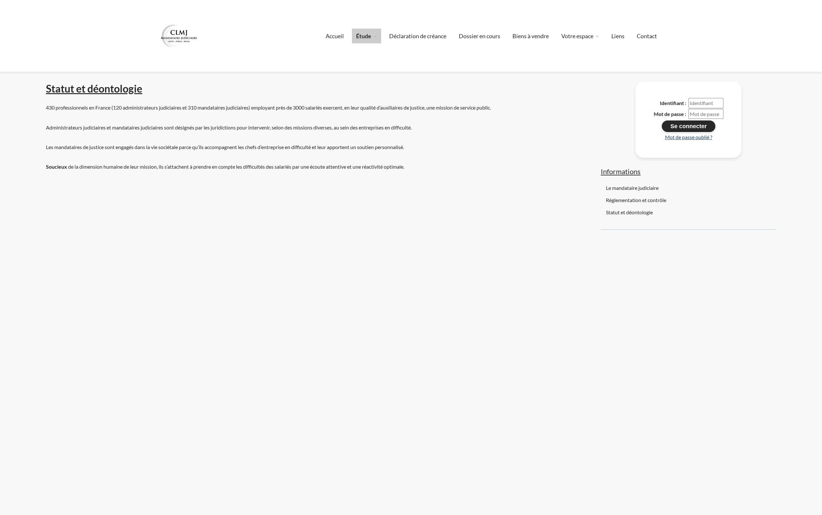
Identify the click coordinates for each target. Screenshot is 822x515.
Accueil (335, 36)
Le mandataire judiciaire (632, 188)
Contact (647, 36)
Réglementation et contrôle (636, 200)
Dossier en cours (479, 36)
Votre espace (577, 36)
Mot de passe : (670, 114)
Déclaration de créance (417, 36)
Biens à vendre (530, 36)
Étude (364, 36)
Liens (618, 36)
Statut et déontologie (629, 212)
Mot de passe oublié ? (688, 137)
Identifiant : (673, 103)
